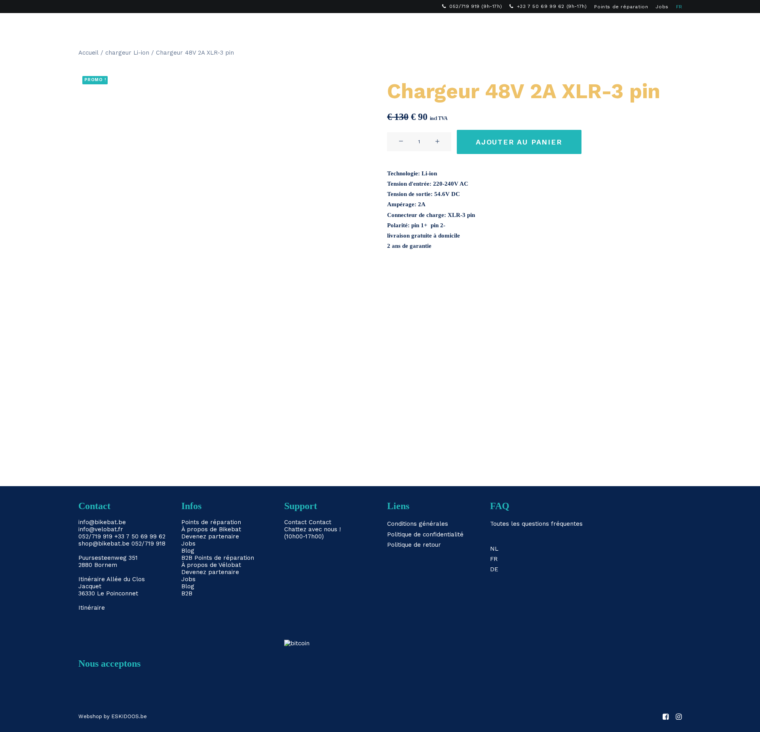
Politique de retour (414, 544)
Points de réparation (621, 7)
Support (461, 26)
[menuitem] (472, 6)
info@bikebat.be (102, 522)
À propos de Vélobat (211, 564)
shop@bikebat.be (103, 543)
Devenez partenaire (210, 536)
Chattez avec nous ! (312, 529)
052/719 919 (95, 536)
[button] (653, 26)
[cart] (676, 26)
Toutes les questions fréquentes (536, 523)
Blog (187, 550)
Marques (387, 26)
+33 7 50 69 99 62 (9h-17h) (552, 6)
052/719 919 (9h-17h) (475, 6)
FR (679, 7)
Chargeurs (341, 26)
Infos (425, 26)
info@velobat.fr (100, 529)
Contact (295, 522)
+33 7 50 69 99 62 (139, 536)
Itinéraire (91, 579)
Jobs (662, 7)
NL (494, 548)
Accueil (88, 52)
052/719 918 (148, 543)
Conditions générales (417, 523)
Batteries (293, 26)
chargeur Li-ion (127, 52)
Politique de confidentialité (425, 534)
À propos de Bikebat (211, 529)
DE (494, 569)
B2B (495, 26)
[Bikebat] (85, 26)
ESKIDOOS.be (129, 716)
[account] (664, 26)
